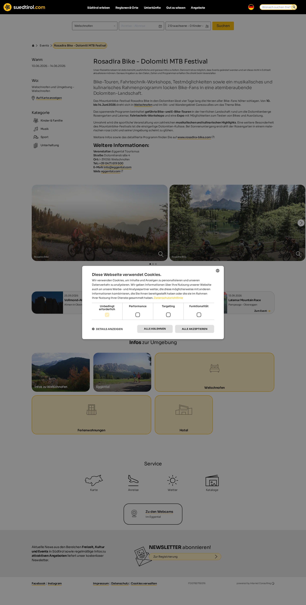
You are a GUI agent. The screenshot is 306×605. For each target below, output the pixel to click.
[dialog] (153, 302)
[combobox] (217, 271)
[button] (107, 329)
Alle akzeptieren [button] (194, 329)
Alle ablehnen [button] (155, 328)
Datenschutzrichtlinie (168, 297)
